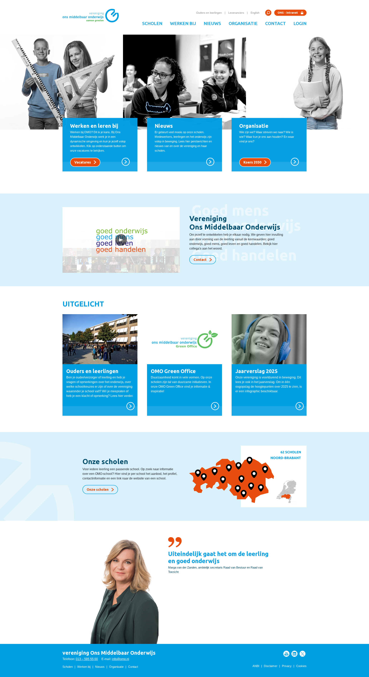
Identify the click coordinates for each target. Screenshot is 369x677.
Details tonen (85, 669)
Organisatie (243, 23)
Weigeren (310, 648)
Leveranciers (236, 12)
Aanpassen (308, 635)
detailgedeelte (212, 660)
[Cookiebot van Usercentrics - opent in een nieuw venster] (51, 669)
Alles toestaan (310, 623)
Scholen (152, 23)
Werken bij (183, 23)
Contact (275, 23)
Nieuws (212, 23)
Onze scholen (98, 489)
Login (300, 23)
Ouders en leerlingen (209, 12)
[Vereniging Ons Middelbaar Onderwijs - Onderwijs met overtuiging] (92, 17)
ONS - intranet (288, 12)
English (255, 12)
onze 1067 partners (99, 627)
